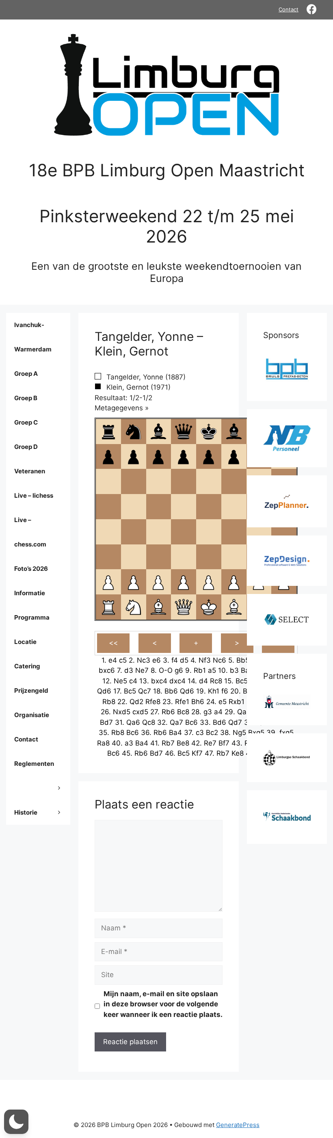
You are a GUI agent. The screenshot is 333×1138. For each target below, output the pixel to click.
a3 (129, 743)
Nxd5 (121, 712)
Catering (27, 666)
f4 (174, 660)
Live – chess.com (30, 532)
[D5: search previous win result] (183, 506)
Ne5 (120, 681)
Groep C (26, 422)
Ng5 (239, 732)
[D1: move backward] (183, 607)
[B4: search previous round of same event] (133, 532)
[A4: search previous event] (108, 532)
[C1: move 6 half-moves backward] (158, 607)
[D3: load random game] (183, 556)
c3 (200, 732)
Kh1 (213, 691)
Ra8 (103, 743)
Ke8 (237, 753)
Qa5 (244, 712)
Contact (288, 9)
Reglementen (34, 763)
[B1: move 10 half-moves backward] (133, 607)
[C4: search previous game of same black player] (158, 532)
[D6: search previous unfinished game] (183, 481)
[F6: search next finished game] (234, 481)
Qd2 (136, 702)
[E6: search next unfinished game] (209, 481)
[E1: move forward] (209, 607)
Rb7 (168, 743)
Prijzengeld (31, 690)
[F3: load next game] (234, 556)
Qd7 (235, 722)
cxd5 (140, 712)
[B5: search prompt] (133, 506)
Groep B (25, 398)
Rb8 (108, 702)
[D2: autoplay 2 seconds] (183, 582)
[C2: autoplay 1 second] (158, 582)
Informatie (29, 593)
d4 (203, 681)
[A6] (108, 481)
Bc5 (242, 681)
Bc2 (212, 732)
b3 (234, 670)
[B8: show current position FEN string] (133, 431)
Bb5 (242, 660)
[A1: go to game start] (108, 607)
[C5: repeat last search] (158, 506)
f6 (224, 691)
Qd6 (104, 691)
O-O (166, 670)
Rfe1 (182, 702)
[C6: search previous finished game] (158, 481)
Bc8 (183, 712)
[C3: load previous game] (158, 556)
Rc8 (216, 681)
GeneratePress (237, 1125)
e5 (222, 702)
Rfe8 (152, 702)
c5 (123, 660)
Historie (25, 812)
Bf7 (223, 743)
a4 (218, 712)
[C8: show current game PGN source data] (158, 431)
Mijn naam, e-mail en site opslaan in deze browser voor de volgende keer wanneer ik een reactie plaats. (163, 1004)
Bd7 (106, 722)
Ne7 (142, 670)
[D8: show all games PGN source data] (183, 431)
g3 (207, 712)
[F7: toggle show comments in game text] (234, 456)
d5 (184, 660)
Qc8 (148, 722)
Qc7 (144, 691)
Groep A (26, 373)
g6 (179, 670)
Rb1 (200, 670)
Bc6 (191, 722)
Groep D (26, 447)
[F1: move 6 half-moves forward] (234, 607)
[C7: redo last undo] (158, 456)
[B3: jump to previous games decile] (133, 556)
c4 (133, 681)
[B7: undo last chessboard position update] (133, 456)
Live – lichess (33, 495)
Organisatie (31, 715)
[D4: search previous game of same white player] (183, 532)
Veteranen (29, 471)
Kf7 (197, 753)
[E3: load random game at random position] (209, 556)
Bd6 (219, 722)
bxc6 (107, 670)
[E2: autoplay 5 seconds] (209, 582)
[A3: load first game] (108, 556)
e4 (112, 660)
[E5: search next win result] (209, 506)
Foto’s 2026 (31, 568)
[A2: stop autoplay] (108, 582)
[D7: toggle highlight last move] (183, 456)
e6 (156, 660)
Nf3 (205, 660)
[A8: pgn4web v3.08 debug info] (108, 431)
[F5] (234, 506)
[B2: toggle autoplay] (133, 582)
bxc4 (159, 681)
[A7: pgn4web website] (108, 456)
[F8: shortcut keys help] (234, 431)
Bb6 (171, 691)
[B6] (133, 481)
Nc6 (219, 660)
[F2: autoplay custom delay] (234, 582)
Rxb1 (236, 702)
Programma (32, 617)
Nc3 (143, 660)
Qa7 (176, 722)
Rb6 (168, 712)
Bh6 (197, 702)
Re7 (210, 743)
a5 (212, 670)
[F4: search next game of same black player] (234, 532)
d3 (128, 670)
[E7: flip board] (209, 456)
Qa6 (133, 722)
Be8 (183, 743)
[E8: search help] (209, 431)
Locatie (25, 642)
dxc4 (177, 681)
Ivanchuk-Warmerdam (33, 337)
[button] (16, 1122)
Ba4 (175, 732)
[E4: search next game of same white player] (209, 532)
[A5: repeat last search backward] (108, 506)
